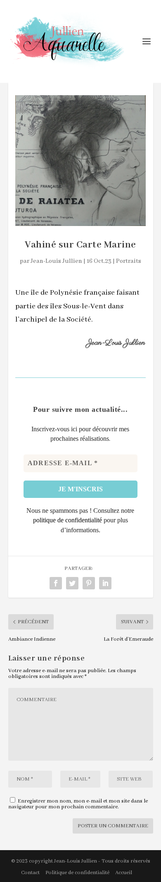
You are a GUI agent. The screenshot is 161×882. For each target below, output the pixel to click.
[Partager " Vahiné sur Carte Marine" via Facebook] (55, 583)
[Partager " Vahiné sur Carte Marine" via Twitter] (72, 583)
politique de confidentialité (67, 520)
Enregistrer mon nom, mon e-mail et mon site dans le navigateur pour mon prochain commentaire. (78, 804)
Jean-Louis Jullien (56, 261)
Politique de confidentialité (77, 872)
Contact (30, 872)
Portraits (128, 261)
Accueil (123, 872)
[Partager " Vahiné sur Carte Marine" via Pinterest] (88, 583)
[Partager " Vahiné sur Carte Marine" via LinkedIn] (105, 583)
